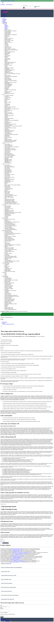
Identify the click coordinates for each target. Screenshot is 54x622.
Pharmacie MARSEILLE (18, 557)
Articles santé (5, 22)
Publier (2, 617)
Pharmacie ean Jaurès (15, 550)
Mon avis (2, 608)
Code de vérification (4, 612)
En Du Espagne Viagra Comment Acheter (8, 587)
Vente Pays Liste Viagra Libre (6, 591)
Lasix (5, 24)
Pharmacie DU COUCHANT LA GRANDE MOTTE (21, 552)
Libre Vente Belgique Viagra (6, 579)
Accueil (4, 18)
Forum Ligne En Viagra (5, 571)
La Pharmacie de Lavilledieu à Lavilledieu (7, 0)
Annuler (2, 319)
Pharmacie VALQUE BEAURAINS (21, 553)
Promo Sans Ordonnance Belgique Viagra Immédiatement (11, 567)
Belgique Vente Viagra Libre (6, 563)
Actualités (4, 20)
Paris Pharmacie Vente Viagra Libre (7, 599)
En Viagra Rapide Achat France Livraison (8, 575)
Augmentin (6, 26)
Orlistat (6, 28)
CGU (1, 618)
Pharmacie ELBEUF (18, 554)
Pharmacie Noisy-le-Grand (18, 549)
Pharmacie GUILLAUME (17, 551)
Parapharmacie (5, 11)
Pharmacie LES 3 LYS (15, 555)
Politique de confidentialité (4, 620)
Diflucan (6, 25)
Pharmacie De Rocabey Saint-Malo (18, 556)
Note (1, 607)
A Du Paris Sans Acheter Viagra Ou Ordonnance (10, 595)
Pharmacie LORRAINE (16, 558)
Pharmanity (7, 621)
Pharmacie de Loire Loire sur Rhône (16, 548)
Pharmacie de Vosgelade (14, 559)
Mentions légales (3, 619)
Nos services (5, 12)
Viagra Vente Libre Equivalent (6, 583)
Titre (1, 605)
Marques (4, 14)
